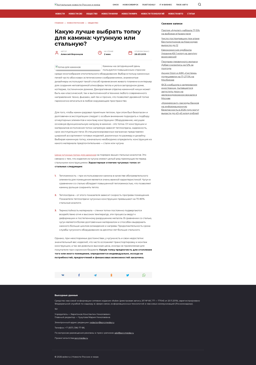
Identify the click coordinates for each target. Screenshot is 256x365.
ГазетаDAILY (148, 5)
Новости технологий (152, 13)
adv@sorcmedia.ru (124, 333)
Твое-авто (182, 5)
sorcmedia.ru (81, 338)
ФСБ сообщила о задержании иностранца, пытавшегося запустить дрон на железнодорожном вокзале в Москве (179, 91)
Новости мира (129, 13)
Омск (116, 5)
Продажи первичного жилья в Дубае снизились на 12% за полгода (179, 65)
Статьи (191, 13)
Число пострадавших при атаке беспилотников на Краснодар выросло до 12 (180, 42)
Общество (91, 13)
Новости (60, 13)
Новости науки (109, 13)
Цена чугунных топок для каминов (75, 155)
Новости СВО (75, 13)
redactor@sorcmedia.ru (102, 322)
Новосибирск (130, 5)
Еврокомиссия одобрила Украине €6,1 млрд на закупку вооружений (179, 53)
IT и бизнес (165, 5)
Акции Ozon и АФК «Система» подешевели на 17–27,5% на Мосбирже (179, 76)
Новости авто (175, 13)
